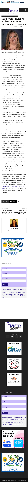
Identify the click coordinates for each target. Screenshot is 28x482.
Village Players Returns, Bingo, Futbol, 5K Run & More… (20, 212)
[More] (18, 201)
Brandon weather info (12, 313)
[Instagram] (12, 336)
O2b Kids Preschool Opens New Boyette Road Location (6, 212)
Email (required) (6, 278)
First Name (5, 268)
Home (2, 13)
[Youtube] (20, 336)
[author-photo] (14, 226)
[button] (2, 10)
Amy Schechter (6, 26)
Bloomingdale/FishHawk (11, 13)
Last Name (5, 273)
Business (13, 16)
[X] (16, 336)
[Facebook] (7, 336)
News (17, 16)
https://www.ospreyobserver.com (14, 230)
